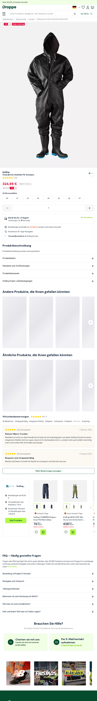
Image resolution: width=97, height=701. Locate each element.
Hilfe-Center (12, 567)
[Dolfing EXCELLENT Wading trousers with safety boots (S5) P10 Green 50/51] (81, 506)
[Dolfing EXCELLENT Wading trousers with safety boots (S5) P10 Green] (66, 506)
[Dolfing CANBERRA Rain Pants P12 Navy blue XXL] (44, 506)
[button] (43, 13)
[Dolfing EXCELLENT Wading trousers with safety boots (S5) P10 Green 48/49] (74, 506)
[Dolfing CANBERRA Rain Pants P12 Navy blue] (37, 506)
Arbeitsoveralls (21, 19)
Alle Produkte (16, 520)
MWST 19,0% (24, 184)
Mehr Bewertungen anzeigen (48, 471)
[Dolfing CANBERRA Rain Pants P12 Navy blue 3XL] (51, 506)
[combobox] (43, 13)
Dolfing (6, 172)
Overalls (31, 19)
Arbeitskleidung (8, 19)
